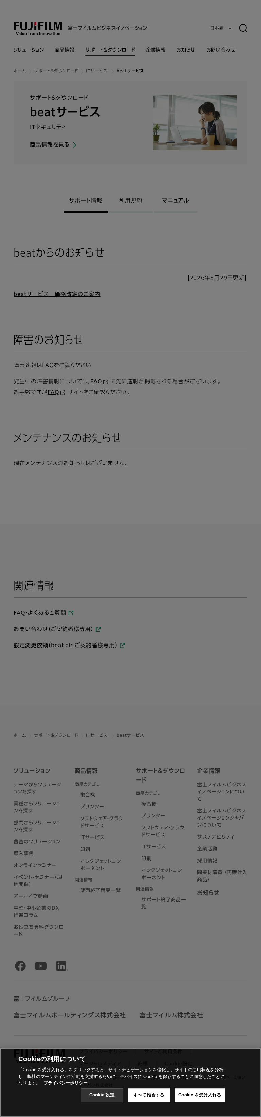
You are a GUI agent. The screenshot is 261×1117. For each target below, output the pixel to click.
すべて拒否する (148, 1094)
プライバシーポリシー (66, 1082)
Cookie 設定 (102, 1094)
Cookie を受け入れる (200, 1094)
